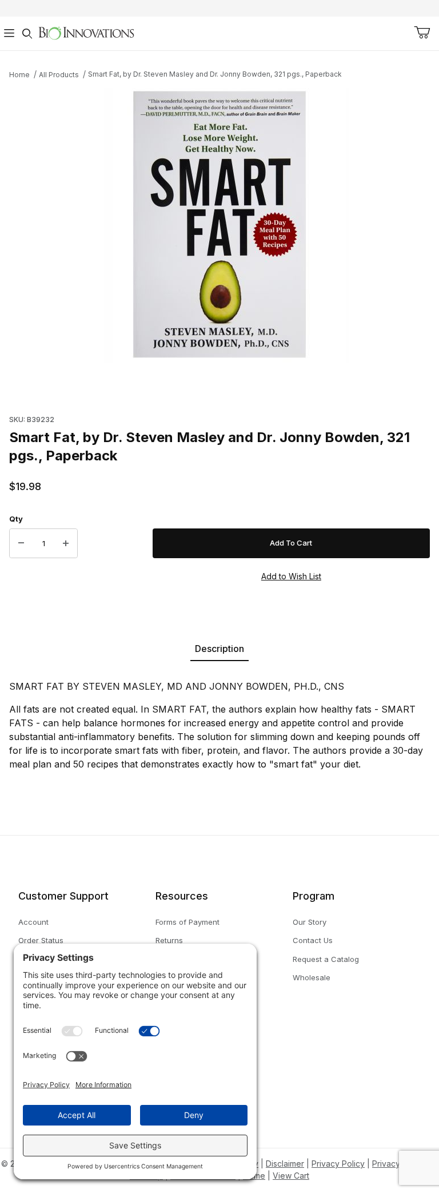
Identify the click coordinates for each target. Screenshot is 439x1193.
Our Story (309, 921)
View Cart (291, 1175)
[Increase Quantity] (65, 543)
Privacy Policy (338, 1163)
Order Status (40, 940)
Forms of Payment (187, 921)
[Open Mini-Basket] (422, 33)
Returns (169, 940)
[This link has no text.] (86, 32)
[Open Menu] (9, 33)
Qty (16, 518)
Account (33, 921)
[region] (219, 392)
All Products (59, 74)
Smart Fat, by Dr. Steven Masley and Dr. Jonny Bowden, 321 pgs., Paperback (215, 74)
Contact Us (313, 940)
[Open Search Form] (27, 33)
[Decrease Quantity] (21, 543)
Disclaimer (285, 1163)
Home (19, 74)
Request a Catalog (326, 959)
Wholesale (311, 977)
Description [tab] (219, 648)
